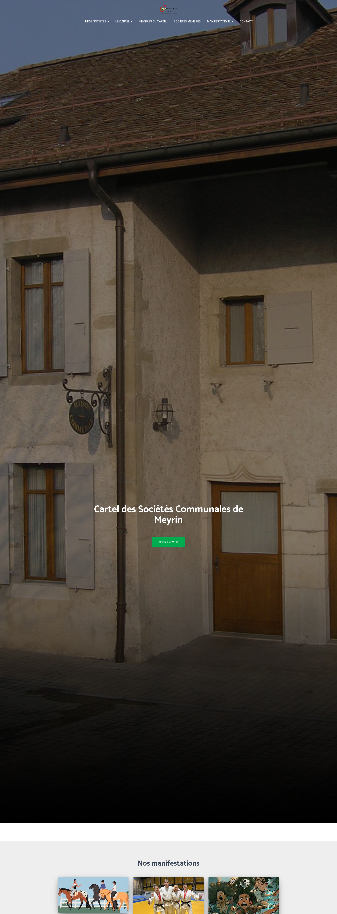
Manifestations (219, 21)
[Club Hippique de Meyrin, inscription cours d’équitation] (93, 895)
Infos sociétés (95, 21)
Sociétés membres (187, 21)
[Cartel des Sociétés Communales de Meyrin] (168, 9)
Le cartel (122, 21)
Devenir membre (168, 542)
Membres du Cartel (153, 21)
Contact (246, 21)
